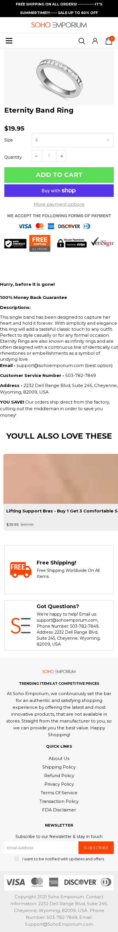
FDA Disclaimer (59, 810)
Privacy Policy (59, 784)
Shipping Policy (59, 767)
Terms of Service (59, 792)
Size (8, 140)
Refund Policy (59, 775)
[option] (59, 76)
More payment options (59, 204)
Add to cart (59, 175)
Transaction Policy (59, 801)
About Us (59, 758)
